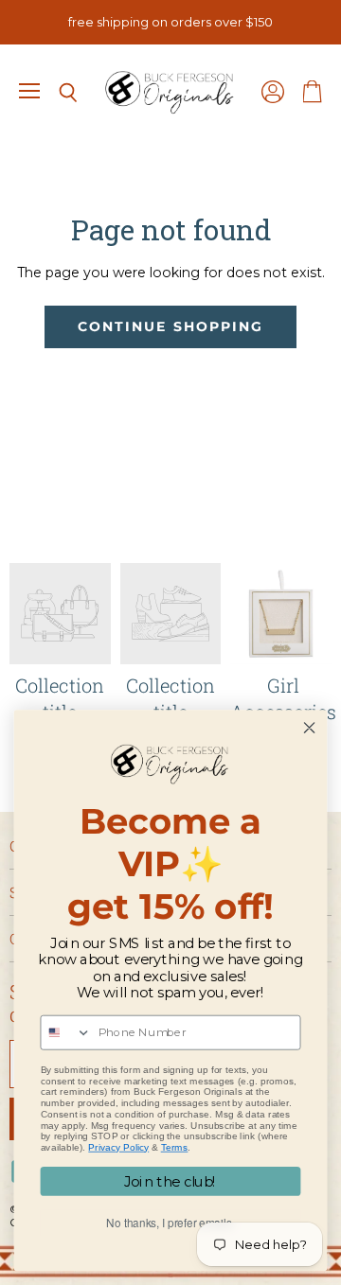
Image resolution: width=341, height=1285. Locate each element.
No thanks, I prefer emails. (170, 1223)
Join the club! (170, 1181)
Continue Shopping (170, 326)
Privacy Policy (118, 1147)
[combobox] (66, 1032)
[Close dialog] (309, 728)
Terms (174, 1147)
